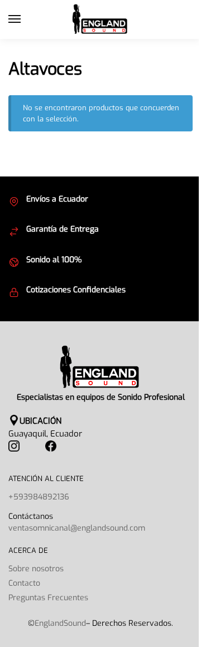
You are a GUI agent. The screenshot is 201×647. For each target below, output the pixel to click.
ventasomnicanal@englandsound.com (76, 528)
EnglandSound (60, 623)
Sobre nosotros (36, 568)
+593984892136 (38, 497)
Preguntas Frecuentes (48, 597)
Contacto (24, 583)
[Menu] (25, 19)
